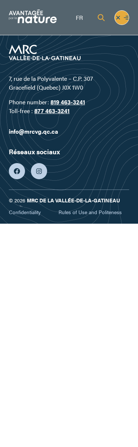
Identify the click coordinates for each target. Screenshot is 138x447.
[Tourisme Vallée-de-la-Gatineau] (33, 17)
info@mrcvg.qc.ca (33, 131)
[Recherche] (101, 17)
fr (79, 17)
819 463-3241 (67, 102)
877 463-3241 (52, 111)
